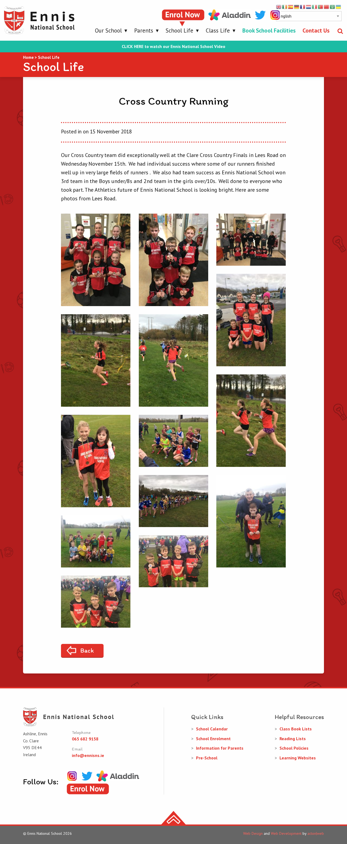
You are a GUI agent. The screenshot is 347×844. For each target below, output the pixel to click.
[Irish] (285, 6)
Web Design (253, 833)
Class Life (218, 30)
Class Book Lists (295, 728)
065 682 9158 (85, 739)
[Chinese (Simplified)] (327, 6)
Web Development (286, 833)
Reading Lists (292, 738)
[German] (297, 6)
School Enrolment (213, 738)
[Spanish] (291, 6)
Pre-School (206, 757)
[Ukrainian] (339, 6)
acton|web (315, 833)
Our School (108, 30)
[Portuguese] (321, 6)
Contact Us (316, 30)
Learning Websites (297, 757)
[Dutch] (309, 6)
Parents (143, 30)
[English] (279, 6)
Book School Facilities (268, 30)
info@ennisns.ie (88, 755)
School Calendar (212, 728)
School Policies (294, 748)
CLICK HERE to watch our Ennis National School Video (173, 46)
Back (87, 650)
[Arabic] (333, 6)
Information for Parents (219, 748)
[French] (303, 6)
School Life (179, 30)
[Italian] (315, 6)
